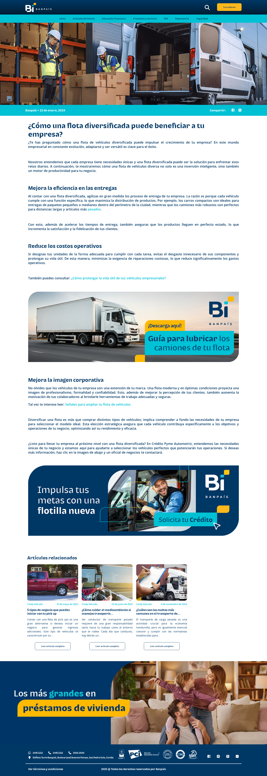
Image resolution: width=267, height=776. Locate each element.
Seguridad (202, 18)
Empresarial (182, 18)
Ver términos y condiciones (45, 769)
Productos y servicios (145, 18)
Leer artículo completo (52, 646)
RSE (166, 18)
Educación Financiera (114, 18)
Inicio (62, 18)
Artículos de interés (84, 18)
